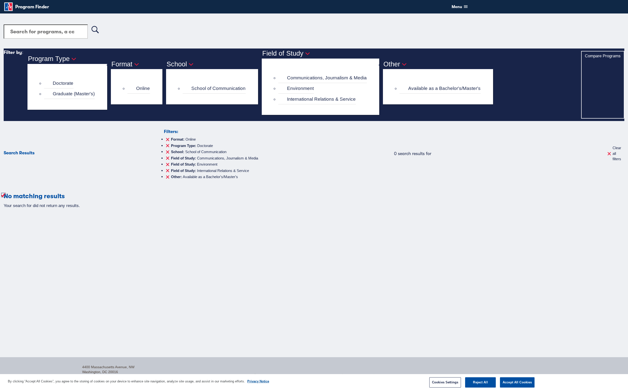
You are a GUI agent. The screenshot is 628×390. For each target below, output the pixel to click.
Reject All (480, 382)
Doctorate (63, 83)
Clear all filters (617, 153)
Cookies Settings (445, 382)
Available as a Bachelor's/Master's (444, 88)
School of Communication (218, 88)
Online (143, 88)
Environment (300, 88)
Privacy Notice (258, 381)
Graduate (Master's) (74, 93)
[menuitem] (69, 83)
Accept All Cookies (517, 382)
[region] (314, 382)
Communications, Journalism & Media (327, 77)
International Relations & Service (321, 99)
